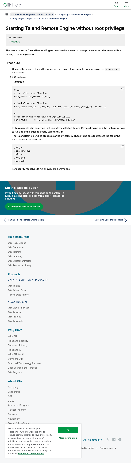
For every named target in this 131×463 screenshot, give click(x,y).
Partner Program (17, 409)
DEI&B (11, 400)
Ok (67, 430)
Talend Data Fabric (18, 294)
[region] (43, 440)
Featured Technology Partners (24, 363)
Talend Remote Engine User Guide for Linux (32, 14)
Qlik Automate (15, 321)
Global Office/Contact (20, 423)
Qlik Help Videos (17, 243)
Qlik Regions (15, 372)
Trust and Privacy (17, 345)
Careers (12, 414)
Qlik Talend (14, 285)
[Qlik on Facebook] (120, 439)
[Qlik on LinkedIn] (114, 439)
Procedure (14, 41)
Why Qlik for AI (16, 354)
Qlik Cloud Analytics (19, 307)
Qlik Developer (16, 247)
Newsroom (14, 418)
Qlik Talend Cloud (17, 290)
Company (13, 387)
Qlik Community (92, 439)
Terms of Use (106, 448)
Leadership (14, 391)
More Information (68, 438)
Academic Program (18, 405)
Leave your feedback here (24, 206)
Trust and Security (18, 340)
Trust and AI (14, 349)
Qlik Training (14, 251)
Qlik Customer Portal (19, 260)
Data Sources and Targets (22, 367)
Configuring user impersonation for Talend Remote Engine (38, 18)
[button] (122, 89)
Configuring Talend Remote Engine (74, 14)
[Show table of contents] (6, 14)
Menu (126, 6)
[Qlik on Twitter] (108, 439)
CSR (10, 396)
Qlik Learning (15, 256)
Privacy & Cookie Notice (82, 448)
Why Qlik (13, 336)
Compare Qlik (15, 358)
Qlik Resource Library (19, 265)
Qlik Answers (15, 312)
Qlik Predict (14, 316)
